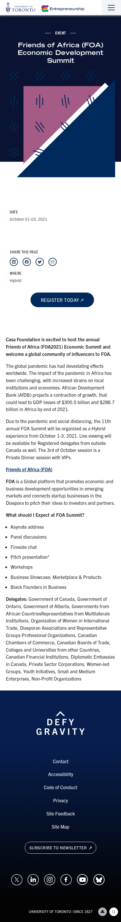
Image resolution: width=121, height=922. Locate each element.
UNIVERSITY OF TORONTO (50, 911)
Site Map (60, 826)
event (60, 32)
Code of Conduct (60, 787)
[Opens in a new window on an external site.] (16, 879)
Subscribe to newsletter (58, 847)
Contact (60, 761)
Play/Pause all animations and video (113, 911)
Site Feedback (60, 813)
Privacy (60, 800)
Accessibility (60, 774)
